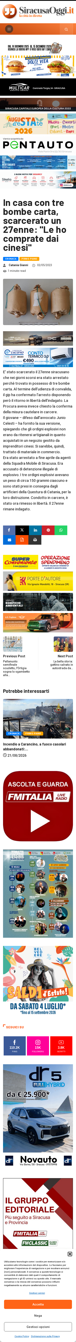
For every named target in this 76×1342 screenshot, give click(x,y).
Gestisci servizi (37, 1293)
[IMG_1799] (38, 562)
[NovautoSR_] (38, 1117)
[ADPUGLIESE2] (38, 622)
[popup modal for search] (66, 29)
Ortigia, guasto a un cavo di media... (37, 757)
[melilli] (38, 893)
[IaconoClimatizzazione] (38, 357)
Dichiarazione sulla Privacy (45, 1336)
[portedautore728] (38, 581)
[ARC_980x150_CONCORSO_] (38, 47)
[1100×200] (38, 104)
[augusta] (38, 123)
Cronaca (10, 259)
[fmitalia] (38, 162)
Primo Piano (29, 259)
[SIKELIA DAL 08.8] (38, 180)
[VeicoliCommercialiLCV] (38, 86)
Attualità (19, 746)
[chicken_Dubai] (38, 65)
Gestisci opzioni (38, 1327)
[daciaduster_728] (38, 338)
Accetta (38, 1304)
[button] (70, 1254)
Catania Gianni (18, 265)
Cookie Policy (22, 1336)
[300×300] (38, 981)
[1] (38, 1230)
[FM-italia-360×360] (38, 806)
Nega (38, 1316)
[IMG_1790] (38, 144)
